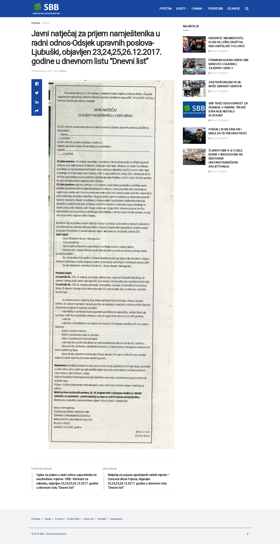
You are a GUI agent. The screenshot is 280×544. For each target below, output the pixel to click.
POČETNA (166, 8)
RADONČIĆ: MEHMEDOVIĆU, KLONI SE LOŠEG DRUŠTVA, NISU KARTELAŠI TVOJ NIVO (227, 42)
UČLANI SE (233, 8)
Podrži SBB (73, 518)
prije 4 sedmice (219, 91)
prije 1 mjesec (218, 171)
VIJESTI (180, 8)
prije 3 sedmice (219, 51)
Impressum (116, 518)
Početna (35, 23)
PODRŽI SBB (215, 8)
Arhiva (46, 23)
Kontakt (102, 518)
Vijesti (47, 518)
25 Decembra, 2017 (42, 71)
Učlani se (88, 518)
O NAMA (197, 8)
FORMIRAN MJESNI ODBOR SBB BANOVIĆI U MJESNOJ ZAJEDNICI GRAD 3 (228, 64)
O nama (59, 518)
